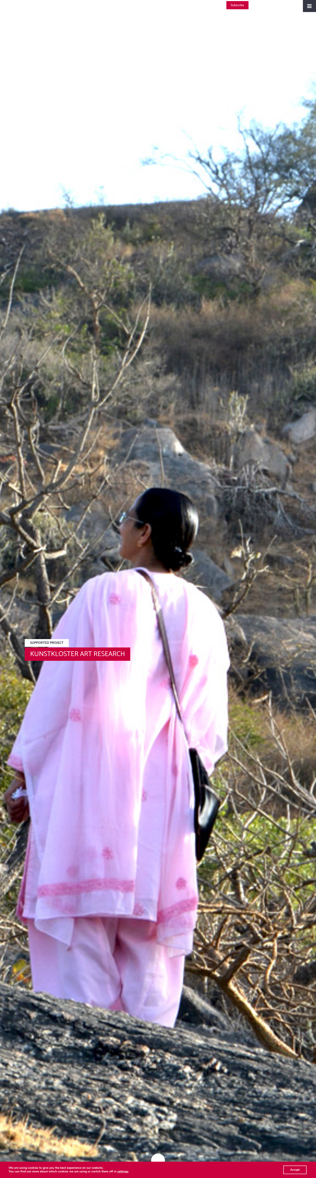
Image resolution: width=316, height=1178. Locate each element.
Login (218, 5)
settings (122, 1171)
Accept (295, 1170)
